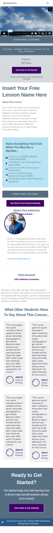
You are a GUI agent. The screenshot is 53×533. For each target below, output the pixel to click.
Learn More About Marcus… (19, 258)
